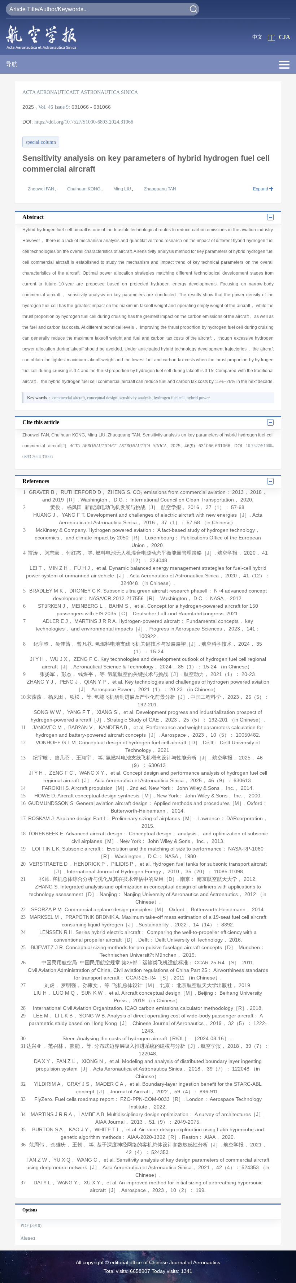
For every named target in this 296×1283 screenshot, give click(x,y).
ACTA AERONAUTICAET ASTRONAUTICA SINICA (80, 92)
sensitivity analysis (135, 397)
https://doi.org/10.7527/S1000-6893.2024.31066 (83, 122)
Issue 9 (62, 107)
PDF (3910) (31, 1225)
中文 (257, 37)
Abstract (28, 1238)
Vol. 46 (45, 107)
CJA (284, 37)
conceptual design (102, 397)
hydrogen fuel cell (169, 397)
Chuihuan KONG (84, 188)
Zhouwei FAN (41, 188)
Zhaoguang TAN (160, 188)
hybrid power (198, 397)
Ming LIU (122, 188)
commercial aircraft (68, 397)
